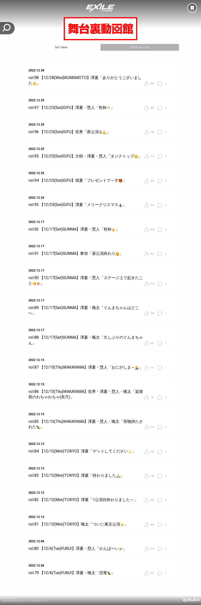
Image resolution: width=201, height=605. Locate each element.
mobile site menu (192, 8)
